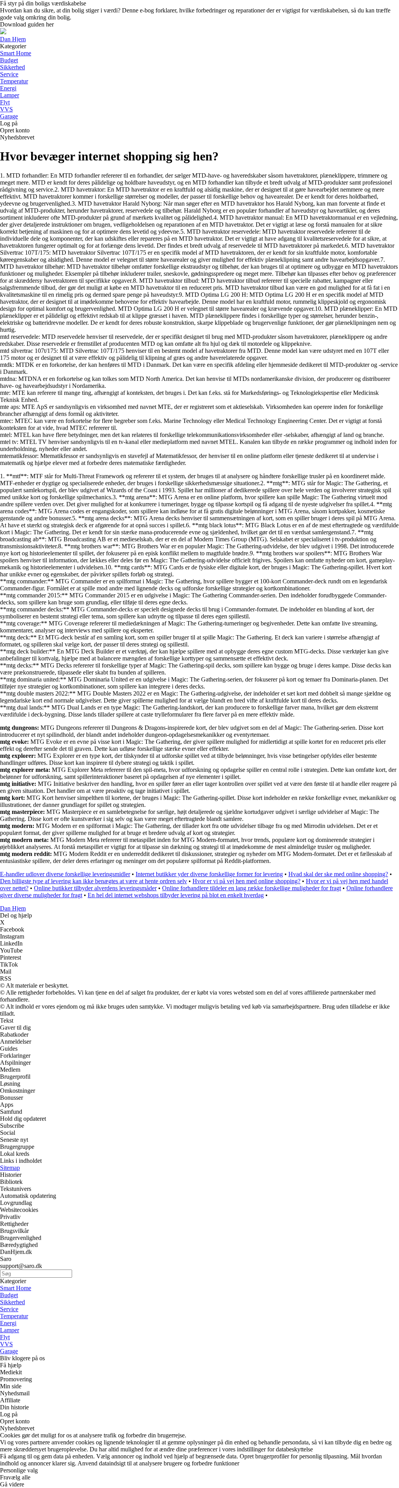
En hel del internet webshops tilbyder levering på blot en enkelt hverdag (176, 895)
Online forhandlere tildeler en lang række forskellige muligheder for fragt (251, 888)
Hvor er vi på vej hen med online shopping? (246, 881)
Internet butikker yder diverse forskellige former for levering (209, 874)
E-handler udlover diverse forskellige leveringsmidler (65, 874)
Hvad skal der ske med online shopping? (338, 874)
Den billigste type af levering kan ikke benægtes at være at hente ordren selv (93, 881)
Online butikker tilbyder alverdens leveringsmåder (95, 888)
